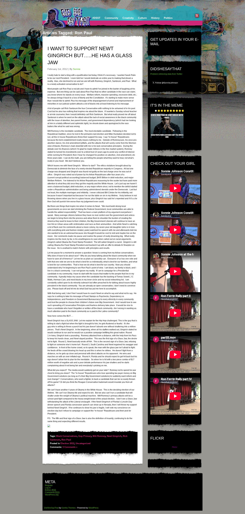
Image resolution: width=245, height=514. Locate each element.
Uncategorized (83, 443)
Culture (142, 17)
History (155, 17)
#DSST (96, 17)
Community (111, 17)
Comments (52, 492)
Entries (50, 490)
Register (49, 485)
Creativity (128, 17)
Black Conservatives (66, 436)
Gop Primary (84, 436)
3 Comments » (69, 447)
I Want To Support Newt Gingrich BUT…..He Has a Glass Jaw (90, 55)
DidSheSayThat (51, 508)
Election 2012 (67, 443)
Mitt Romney (99, 436)
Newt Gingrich (114, 436)
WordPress (93, 508)
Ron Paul (66, 440)
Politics (168, 17)
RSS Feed (197, 16)
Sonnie (76, 69)
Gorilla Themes (69, 508)
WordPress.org (51, 495)
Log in (48, 488)
